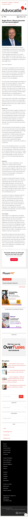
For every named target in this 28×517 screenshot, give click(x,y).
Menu (5, 16)
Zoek (21, 396)
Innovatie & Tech (7, 450)
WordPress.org (7, 438)
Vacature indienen (7, 490)
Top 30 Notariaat (7, 462)
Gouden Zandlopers (7, 458)
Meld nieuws (6, 486)
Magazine (11, 2)
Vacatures (5, 466)
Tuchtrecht (5, 454)
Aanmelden (14, 259)
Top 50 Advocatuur (7, 460)
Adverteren (5, 488)
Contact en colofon (6, 4)
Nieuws (5, 444)
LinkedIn (5, 474)
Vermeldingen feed (8, 431)
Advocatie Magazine (7, 464)
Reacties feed (6, 435)
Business (5, 446)
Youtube (5, 478)
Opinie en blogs (6, 452)
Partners (5, 468)
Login (5, 428)
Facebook (5, 472)
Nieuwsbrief (4, 2)
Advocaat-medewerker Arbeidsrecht (10, 283)
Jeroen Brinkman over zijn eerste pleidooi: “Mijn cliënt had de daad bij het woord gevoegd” (16, 365)
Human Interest (6, 448)
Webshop (16, 2)
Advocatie (14, 9)
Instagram (5, 476)
